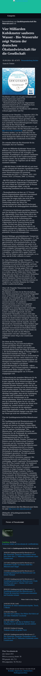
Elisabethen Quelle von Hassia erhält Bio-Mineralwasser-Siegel (18, 566)
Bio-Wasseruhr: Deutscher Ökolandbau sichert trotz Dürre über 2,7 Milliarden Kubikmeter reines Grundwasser (21, 556)
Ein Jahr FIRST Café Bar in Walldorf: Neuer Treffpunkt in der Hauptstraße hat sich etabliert (20, 623)
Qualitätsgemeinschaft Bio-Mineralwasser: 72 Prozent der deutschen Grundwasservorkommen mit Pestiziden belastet (20, 593)
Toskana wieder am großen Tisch (15, 630)
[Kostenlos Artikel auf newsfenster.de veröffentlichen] (20, 533)
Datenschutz (28, 671)
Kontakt (11, 671)
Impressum (18, 671)
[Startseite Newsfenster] (20, 1)
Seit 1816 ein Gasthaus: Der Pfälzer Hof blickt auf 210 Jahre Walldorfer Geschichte (21, 615)
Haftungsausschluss (20, 673)
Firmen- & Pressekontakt (14, 522)
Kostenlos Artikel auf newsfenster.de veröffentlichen (20, 544)
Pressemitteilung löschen (29, 60)
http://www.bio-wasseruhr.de (12, 131)
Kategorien (11, 16)
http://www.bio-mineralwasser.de (20, 509)
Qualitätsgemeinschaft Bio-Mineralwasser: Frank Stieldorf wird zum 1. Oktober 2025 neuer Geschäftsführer (21, 583)
